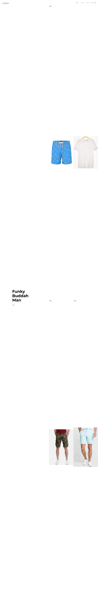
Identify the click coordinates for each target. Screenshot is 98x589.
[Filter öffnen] (91, 2)
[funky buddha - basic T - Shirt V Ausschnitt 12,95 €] (86, 152)
